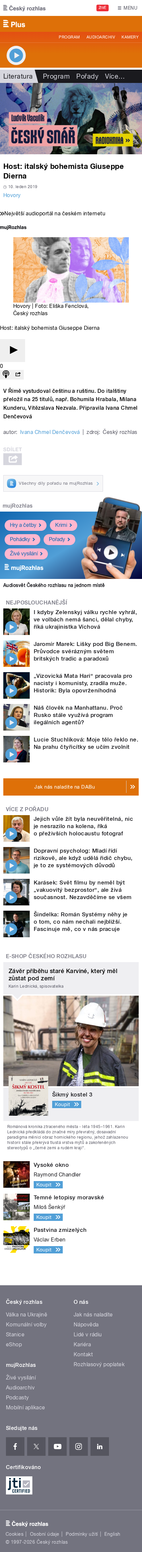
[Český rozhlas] (24, 8)
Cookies (14, 1534)
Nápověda (86, 1324)
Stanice (15, 1334)
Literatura (18, 76)
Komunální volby (26, 1324)
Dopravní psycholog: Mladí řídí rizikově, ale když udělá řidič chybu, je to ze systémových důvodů (83, 858)
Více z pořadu (27, 809)
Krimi (61, 525)
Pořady (87, 76)
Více (115, 76)
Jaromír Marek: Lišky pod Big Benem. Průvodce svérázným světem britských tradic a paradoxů (85, 651)
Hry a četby (23, 525)
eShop (14, 1344)
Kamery (130, 37)
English (112, 1534)
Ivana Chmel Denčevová (50, 432)
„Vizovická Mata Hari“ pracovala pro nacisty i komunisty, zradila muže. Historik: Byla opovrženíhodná (83, 683)
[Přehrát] (12, 350)
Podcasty (17, 1397)
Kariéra (82, 1344)
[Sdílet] (18, 375)
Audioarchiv (101, 37)
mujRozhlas (18, 506)
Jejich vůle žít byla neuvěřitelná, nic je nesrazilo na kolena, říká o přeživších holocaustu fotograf (83, 826)
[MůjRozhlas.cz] (13, 228)
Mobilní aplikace (25, 1407)
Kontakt (83, 1354)
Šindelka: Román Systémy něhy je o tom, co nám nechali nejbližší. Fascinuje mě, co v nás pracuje (81, 921)
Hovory (12, 195)
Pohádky (20, 539)
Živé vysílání (24, 553)
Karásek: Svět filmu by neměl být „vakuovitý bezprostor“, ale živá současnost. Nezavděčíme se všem (83, 889)
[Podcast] (6, 375)
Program (69, 37)
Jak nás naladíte (93, 1314)
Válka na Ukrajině (26, 1314)
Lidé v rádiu (88, 1334)
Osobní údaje (44, 1534)
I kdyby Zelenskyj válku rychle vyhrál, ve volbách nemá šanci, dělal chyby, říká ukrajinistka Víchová (85, 619)
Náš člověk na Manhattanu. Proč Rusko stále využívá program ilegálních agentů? (78, 715)
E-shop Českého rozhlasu (46, 956)
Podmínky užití (82, 1534)
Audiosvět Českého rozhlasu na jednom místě (54, 585)
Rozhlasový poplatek (99, 1364)
